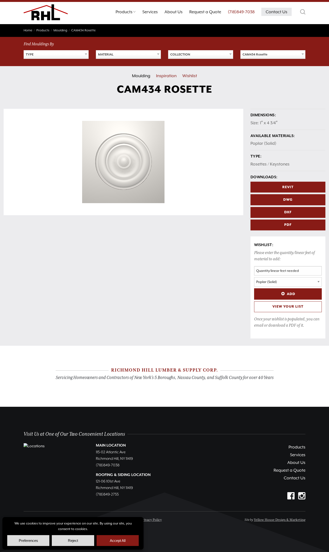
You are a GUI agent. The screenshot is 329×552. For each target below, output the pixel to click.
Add (291, 294)
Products (297, 447)
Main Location (111, 445)
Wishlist (189, 75)
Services (297, 454)
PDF (288, 225)
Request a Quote (289, 470)
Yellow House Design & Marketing (279, 520)
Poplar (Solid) (263, 143)
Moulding (141, 75)
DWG (288, 200)
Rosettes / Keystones (270, 164)
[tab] (126, 13)
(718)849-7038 (241, 11)
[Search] (302, 11)
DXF (288, 212)
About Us (296, 462)
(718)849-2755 (107, 494)
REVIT (288, 187)
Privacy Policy (151, 520)
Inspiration (166, 75)
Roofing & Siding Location (123, 475)
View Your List (287, 307)
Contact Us (294, 478)
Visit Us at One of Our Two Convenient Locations (74, 434)
